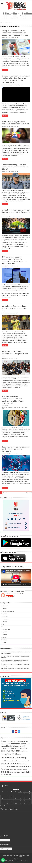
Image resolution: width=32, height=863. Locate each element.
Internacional (6, 629)
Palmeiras (4, 769)
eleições (24, 751)
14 (15, 798)
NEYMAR (20, 767)
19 (7, 801)
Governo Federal (23, 761)
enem (19, 754)
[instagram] (19, 731)
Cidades (11, 407)
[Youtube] (16, 731)
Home (3, 23)
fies (18, 758)
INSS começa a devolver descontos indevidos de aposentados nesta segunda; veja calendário (14, 260)
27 (11, 803)
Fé (19, 407)
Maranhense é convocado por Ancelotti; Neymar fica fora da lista (14, 308)
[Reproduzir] (3, 584)
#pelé (11, 741)
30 (24, 803)
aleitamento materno (23, 741)
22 (20, 801)
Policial (4, 637)
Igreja (21, 407)
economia (5, 751)
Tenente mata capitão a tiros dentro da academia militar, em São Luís (15, 167)
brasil (16, 746)
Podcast (5, 634)
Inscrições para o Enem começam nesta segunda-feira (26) (15, 353)
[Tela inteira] (29, 584)
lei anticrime (24, 764)
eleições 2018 (9, 754)
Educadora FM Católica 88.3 (10, 855)
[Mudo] (26, 584)
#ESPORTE (5, 741)
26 (7, 803)
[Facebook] (13, 731)
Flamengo (23, 758)
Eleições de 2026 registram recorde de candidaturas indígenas (15, 656)
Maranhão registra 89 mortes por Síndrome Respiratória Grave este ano (16, 212)
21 (15, 801)
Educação (13, 358)
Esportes (13, 313)
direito (26, 748)
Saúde (18, 217)
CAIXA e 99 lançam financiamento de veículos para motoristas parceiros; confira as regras (14, 661)
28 (16, 803)
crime (22, 748)
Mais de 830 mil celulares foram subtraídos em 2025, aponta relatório (15, 669)
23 (24, 801)
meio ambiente (12, 767)
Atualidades (13, 37)
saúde (27, 771)
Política (4, 640)
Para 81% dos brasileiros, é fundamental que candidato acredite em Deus (15, 652)
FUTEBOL (5, 760)
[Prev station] (16, 519)
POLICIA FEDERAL (22, 769)
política (5, 771)
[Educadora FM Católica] (16, 6)
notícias (27, 766)
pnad (10, 769)
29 (20, 803)
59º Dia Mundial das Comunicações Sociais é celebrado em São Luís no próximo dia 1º (12, 399)
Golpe (16, 761)
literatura (4, 767)
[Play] (12, 519)
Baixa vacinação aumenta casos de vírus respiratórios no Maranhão (15, 449)
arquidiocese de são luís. (19, 744)
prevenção (13, 772)
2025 (7, 23)
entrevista (6, 757)
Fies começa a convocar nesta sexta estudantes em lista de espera (15, 665)
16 (24, 798)
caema (19, 746)
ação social (3, 746)
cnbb (23, 746)
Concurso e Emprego (8, 611)
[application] (16, 577)
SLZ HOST (19, 857)
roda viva (20, 772)
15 (20, 798)
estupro (14, 758)
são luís (3, 775)
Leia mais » (5, 69)
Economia (5, 616)
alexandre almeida (5, 744)
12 (7, 798)
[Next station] (8, 519)
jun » (5, 805)
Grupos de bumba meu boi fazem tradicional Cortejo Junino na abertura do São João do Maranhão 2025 (16, 79)
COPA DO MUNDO (14, 748)
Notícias (25, 407)
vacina (8, 775)
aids (17, 741)
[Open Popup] (24, 519)
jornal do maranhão (10, 763)
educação (15, 750)
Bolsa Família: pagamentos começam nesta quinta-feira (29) (16, 122)
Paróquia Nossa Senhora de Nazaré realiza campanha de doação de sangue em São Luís (15, 32)
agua (15, 741)
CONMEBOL (4, 748)
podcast (14, 769)
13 (11, 798)
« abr (1, 805)
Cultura (18, 85)
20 (11, 801)
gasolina (11, 761)
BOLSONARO (10, 746)
